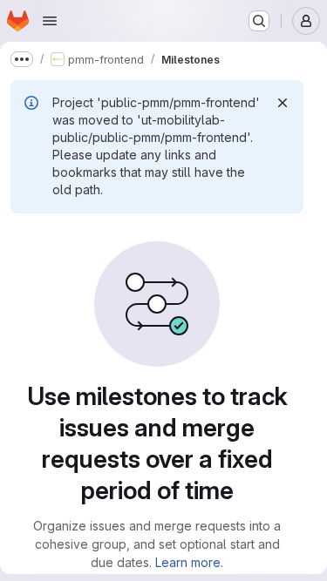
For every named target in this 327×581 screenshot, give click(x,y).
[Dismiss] (282, 102)
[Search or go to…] (259, 20)
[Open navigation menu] (50, 21)
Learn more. (189, 562)
